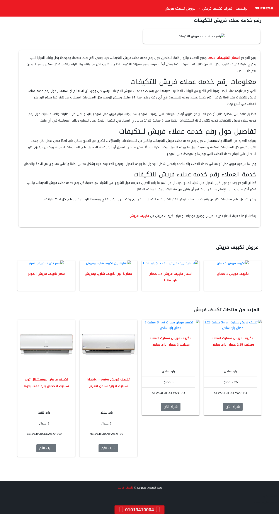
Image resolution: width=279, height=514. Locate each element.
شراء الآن (233, 406)
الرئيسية (242, 8)
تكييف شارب (269, 496)
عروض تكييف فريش (180, 8)
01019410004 (139, 509)
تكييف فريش (139, 216)
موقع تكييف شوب (265, 502)
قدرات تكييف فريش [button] (216, 8)
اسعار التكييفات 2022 (224, 58)
